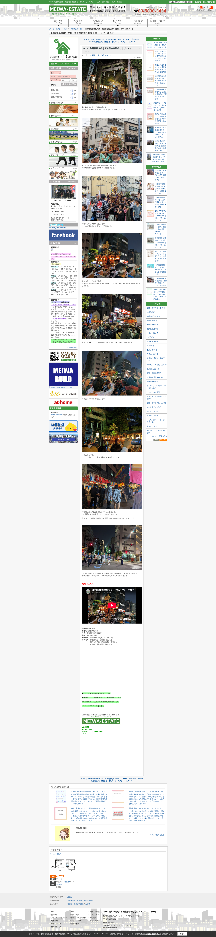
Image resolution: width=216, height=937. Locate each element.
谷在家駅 (59, 884)
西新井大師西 (79, 904)
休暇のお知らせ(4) (153, 316)
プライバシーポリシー (59, 918)
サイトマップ (56, 924)
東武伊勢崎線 (88, 900)
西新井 (67, 882)
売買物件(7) (151, 346)
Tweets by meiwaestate (57, 228)
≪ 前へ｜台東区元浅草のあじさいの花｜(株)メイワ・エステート (107, 39)
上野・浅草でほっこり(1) (156, 308)
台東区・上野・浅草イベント (100, 55)
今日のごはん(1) (152, 354)
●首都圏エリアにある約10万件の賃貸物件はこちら (100, 702)
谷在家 (69, 904)
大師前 (87, 904)
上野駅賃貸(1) (152, 320)
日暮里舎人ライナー (74, 900)
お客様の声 (94, 921)
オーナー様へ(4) (152, 382)
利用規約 (54, 921)
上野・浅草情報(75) (154, 373)
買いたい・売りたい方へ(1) (156, 365)
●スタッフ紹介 (87, 729)
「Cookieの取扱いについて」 (150, 934)
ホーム (53, 912)
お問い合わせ (95, 912)
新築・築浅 (75, 915)
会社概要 (54, 915)
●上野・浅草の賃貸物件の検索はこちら (96, 693)
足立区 (63, 882)
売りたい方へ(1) (152, 415)
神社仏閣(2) (151, 312)
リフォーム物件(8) (153, 392)
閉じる (182, 934)
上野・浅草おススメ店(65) (156, 403)
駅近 (72, 912)
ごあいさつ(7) (152, 350)
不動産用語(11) (152, 329)
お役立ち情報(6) (152, 333)
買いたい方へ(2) (152, 411)
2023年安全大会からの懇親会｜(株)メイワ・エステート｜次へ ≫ (112, 42)
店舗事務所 (75, 924)
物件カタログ (56, 927)
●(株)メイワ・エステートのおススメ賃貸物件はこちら (101, 697)
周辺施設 (93, 918)
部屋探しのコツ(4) (153, 369)
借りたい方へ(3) (152, 426)
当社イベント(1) (152, 341)
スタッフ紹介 (95, 915)
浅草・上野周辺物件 (78, 918)
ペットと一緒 (76, 921)
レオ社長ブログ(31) (154, 407)
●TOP (84, 734)
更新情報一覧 (72, 347)
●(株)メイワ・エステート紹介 (92, 732)
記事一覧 (136, 39)
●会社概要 (85, 727)
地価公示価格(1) (152, 325)
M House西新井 (57, 415)
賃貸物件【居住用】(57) (155, 377)
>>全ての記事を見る (159, 436)
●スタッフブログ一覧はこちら (93, 706)
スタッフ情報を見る (157, 835)
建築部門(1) (151, 337)
